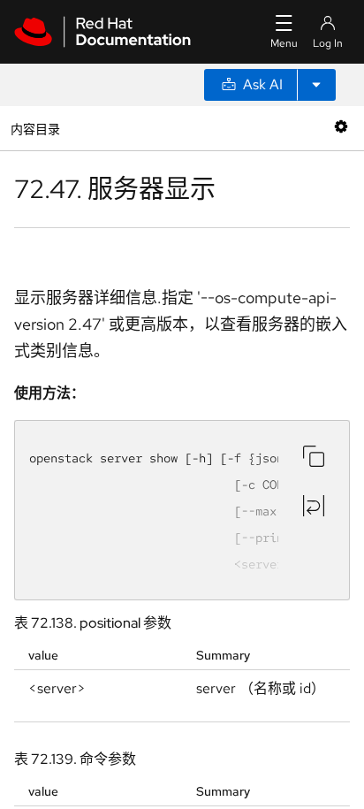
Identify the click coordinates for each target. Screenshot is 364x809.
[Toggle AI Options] (316, 85)
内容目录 (35, 127)
